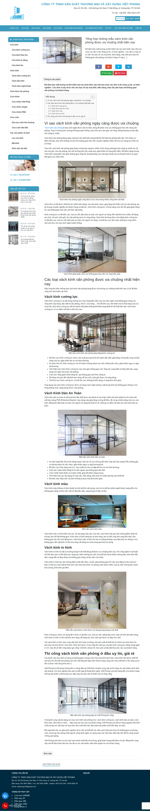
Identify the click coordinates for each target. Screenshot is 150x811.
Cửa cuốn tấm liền (20, 128)
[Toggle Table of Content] (91, 97)
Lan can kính (17, 138)
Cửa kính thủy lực (20, 55)
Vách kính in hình (57, 113)
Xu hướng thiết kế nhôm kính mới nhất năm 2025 (28, 241)
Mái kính (15, 143)
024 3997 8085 (132, 18)
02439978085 (25, 180)
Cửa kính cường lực (21, 50)
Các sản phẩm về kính (123, 28)
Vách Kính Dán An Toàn (60, 108)
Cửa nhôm (47, 28)
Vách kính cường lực (21, 76)
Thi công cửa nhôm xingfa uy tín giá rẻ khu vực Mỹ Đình (28, 228)
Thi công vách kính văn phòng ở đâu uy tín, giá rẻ (66, 116)
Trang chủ (14, 28)
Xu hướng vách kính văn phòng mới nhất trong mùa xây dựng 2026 (28, 214)
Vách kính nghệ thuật (21, 86)
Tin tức (108, 28)
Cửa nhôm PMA (19, 112)
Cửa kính (25, 28)
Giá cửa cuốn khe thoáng (23, 122)
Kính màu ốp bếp (19, 148)
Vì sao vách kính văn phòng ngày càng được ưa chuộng (69, 100)
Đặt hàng (121, 73)
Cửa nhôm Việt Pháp (93, 28)
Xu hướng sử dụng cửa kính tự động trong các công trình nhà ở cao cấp (28, 199)
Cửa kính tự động (20, 60)
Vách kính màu (57, 111)
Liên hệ (138, 28)
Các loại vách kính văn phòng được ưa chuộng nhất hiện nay (70, 103)
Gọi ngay (107, 73)
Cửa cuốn (58, 28)
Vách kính (36, 28)
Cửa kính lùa (17, 65)
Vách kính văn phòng (74, 28)
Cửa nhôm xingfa (19, 107)
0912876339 (24, 175)
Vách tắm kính (18, 81)
